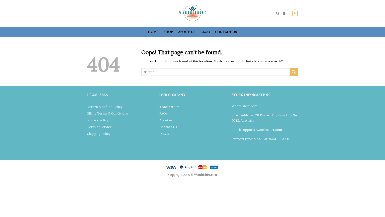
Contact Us (226, 32)
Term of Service (99, 127)
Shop (168, 32)
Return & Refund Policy (104, 107)
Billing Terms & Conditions (107, 113)
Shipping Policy (98, 134)
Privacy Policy (97, 120)
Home (153, 32)
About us (187, 32)
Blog (205, 32)
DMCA (164, 134)
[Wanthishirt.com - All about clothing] (192, 13)
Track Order (169, 107)
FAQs (163, 113)
